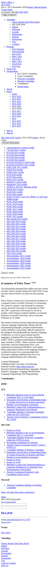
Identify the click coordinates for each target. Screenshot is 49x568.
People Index (23, 86)
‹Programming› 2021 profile (19, 266)
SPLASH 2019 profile (16, 241)
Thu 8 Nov (17, 64)
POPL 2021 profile (15, 216)
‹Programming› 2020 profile (19, 263)
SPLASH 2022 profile (16, 248)
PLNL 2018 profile (15, 202)
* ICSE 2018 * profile (16, 150)
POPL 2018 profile (15, 211)
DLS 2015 (16, 116)
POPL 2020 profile (15, 214)
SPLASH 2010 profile (16, 221)
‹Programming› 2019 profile (19, 261)
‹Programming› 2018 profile (19, 258)
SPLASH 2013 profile (16, 229)
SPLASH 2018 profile (10, 143)
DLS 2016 (16, 113)
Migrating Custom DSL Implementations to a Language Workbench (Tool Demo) (26, 408)
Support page (6, 522)
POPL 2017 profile (15, 209)
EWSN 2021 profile (15, 172)
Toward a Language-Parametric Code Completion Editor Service (23, 473)
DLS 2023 (16, 96)
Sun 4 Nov (16, 54)
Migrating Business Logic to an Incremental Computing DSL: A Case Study (25, 396)
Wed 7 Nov (17, 61)
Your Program (18, 51)
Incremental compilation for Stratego (22, 442)
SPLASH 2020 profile (16, 243)
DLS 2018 (6, 512)
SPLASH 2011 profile (16, 224)
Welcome (16, 29)
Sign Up (4, 565)
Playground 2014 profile (17, 219)
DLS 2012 (16, 123)
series (18, 138)
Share (3, 497)
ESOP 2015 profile (15, 170)
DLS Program (18, 49)
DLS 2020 (16, 104)
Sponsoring (17, 39)
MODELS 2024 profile (17, 182)
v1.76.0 (26, 519)
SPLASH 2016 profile (16, 236)
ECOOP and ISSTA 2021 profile (21, 165)
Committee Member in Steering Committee (25, 450)
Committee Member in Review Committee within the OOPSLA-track (25, 438)
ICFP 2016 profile (14, 175)
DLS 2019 (16, 106)
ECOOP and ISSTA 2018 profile (21, 162)
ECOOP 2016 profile (16, 155)
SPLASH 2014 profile (16, 231)
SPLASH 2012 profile (16, 226)
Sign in (10, 130)
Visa (14, 42)
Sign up (10, 133)
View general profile (8, 502)
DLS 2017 (16, 111)
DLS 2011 (16, 126)
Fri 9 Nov (16, 66)
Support (15, 37)
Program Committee (26, 78)
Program (10, 47)
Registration (17, 34)
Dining (15, 27)
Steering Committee (25, 81)
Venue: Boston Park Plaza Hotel (26, 22)
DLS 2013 (16, 121)
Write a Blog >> (8, 2)
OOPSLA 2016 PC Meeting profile (22, 187)
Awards (15, 32)
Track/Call (11, 69)
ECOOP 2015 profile (16, 152)
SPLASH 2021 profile (16, 246)
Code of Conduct (8, 563)
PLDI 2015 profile (14, 192)
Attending (11, 19)
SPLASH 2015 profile (16, 234)
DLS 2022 (16, 99)
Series (14, 94)
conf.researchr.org (14, 519)
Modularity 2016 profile (17, 184)
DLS (14, 118)
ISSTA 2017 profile (15, 179)
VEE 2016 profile (14, 253)
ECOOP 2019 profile (16, 157)
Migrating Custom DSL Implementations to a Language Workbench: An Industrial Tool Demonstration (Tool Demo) (26, 467)
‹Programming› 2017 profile (19, 256)
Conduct (15, 44)
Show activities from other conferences (17, 492)
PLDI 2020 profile (14, 194)
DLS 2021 (16, 101)
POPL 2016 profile (15, 207)
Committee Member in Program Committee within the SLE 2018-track (25, 413)
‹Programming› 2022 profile (19, 268)
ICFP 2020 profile (14, 177)
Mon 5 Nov (17, 56)
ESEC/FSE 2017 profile (17, 167)
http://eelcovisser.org (25, 366)
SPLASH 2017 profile (16, 238)
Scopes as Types (14, 430)
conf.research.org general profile (20, 147)
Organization (12, 71)
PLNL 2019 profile (15, 204)
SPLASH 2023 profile (16, 251)
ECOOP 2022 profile (16, 160)
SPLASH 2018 (21, 12)
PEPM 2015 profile (15, 189)
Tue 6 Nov (16, 59)
